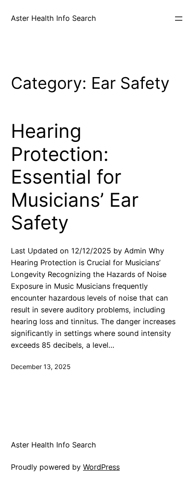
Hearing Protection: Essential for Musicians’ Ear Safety (75, 177)
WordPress (101, 466)
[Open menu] (178, 18)
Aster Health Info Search (53, 18)
